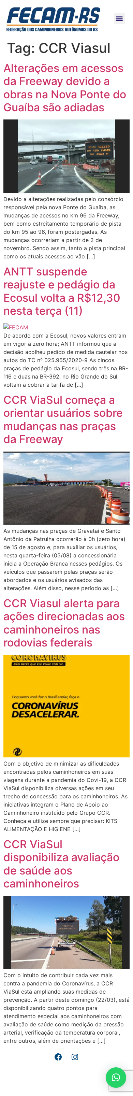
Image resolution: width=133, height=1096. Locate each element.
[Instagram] (75, 1057)
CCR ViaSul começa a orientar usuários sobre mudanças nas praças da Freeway (63, 419)
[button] (119, 18)
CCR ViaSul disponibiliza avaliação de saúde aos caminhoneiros (61, 864)
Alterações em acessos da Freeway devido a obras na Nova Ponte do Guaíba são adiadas (64, 87)
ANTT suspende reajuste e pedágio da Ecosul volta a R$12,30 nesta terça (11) (61, 291)
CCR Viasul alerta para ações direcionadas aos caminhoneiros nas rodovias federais (64, 623)
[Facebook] (58, 1057)
